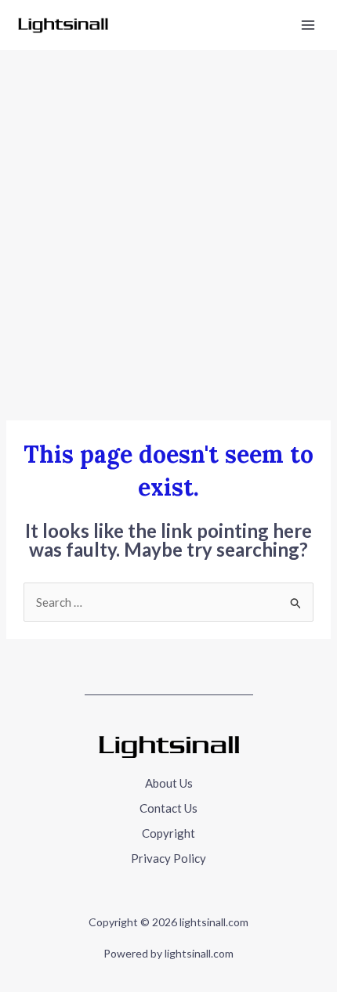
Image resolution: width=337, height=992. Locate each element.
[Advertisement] (168, 226)
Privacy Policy (168, 858)
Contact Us (168, 808)
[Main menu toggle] (308, 25)
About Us (169, 783)
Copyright (168, 833)
